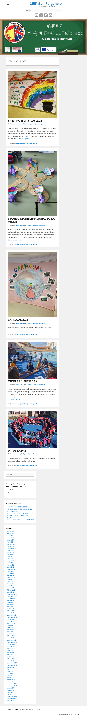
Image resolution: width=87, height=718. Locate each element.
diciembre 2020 (12, 594)
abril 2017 (10, 675)
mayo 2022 (10, 561)
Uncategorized (20, 143)
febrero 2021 (11, 590)
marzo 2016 (10, 694)
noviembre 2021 (12, 571)
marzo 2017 (10, 677)
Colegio (29, 124)
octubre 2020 (11, 598)
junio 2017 (10, 671)
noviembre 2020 (12, 596)
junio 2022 (10, 559)
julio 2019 (10, 625)
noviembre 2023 (12, 548)
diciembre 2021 (12, 569)
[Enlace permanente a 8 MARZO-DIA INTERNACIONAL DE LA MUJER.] (32, 183)
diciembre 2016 (12, 684)
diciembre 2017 (12, 663)
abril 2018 (10, 654)
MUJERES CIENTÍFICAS (22, 381)
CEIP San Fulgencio (45, 4)
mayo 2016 (10, 690)
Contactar (50, 15)
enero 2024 (10, 546)
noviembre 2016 (12, 686)
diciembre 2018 (12, 640)
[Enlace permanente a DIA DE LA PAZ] (32, 429)
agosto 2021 (11, 577)
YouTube (36, 15)
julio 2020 (10, 602)
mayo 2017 (10, 673)
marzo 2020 (10, 609)
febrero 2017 (11, 679)
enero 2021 (10, 592)
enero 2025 (10, 538)
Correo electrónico (46, 15)
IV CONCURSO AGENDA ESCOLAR (18, 513)
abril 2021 (10, 586)
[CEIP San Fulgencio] (43, 37)
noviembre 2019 (12, 617)
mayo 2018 (10, 652)
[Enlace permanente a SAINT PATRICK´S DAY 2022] (32, 94)
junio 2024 (10, 542)
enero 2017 (10, 682)
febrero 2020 (11, 611)
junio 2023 (10, 550)
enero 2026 (10, 534)
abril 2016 (10, 692)
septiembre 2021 (12, 575)
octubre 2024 (11, 540)
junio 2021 (10, 582)
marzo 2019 (10, 634)
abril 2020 (10, 607)
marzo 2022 (10, 565)
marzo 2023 (10, 552)
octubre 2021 (11, 573)
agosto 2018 (11, 648)
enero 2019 (10, 638)
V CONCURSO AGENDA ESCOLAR (18, 507)
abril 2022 (10, 563)
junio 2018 (10, 650)
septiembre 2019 (12, 621)
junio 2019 (10, 627)
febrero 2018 (11, 659)
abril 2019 (10, 632)
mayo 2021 (10, 584)
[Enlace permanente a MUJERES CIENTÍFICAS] (32, 360)
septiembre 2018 (12, 646)
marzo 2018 (10, 657)
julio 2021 (10, 579)
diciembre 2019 (12, 615)
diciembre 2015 (12, 696)
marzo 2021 (10, 588)
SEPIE (8, 493)
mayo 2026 (10, 531)
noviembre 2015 (12, 698)
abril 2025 (10, 536)
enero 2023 (10, 554)
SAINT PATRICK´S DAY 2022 (25, 120)
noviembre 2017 (12, 665)
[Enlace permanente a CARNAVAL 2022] (32, 284)
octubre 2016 (11, 688)
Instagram (41, 15)
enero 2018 (10, 661)
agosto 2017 (11, 669)
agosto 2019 (11, 623)
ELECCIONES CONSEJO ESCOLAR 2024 (20, 519)
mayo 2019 (10, 629)
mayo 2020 (10, 604)
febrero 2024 (11, 544)
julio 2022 (10, 557)
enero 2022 (10, 567)
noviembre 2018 (12, 642)
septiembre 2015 (12, 700)
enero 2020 (10, 613)
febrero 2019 (11, 636)
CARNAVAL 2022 (18, 319)
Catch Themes (77, 714)
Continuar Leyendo (23, 139)
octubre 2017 (11, 667)
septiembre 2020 (12, 600)
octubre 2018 (11, 644)
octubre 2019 (11, 619)
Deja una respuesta (40, 124)
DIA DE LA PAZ (17, 450)
